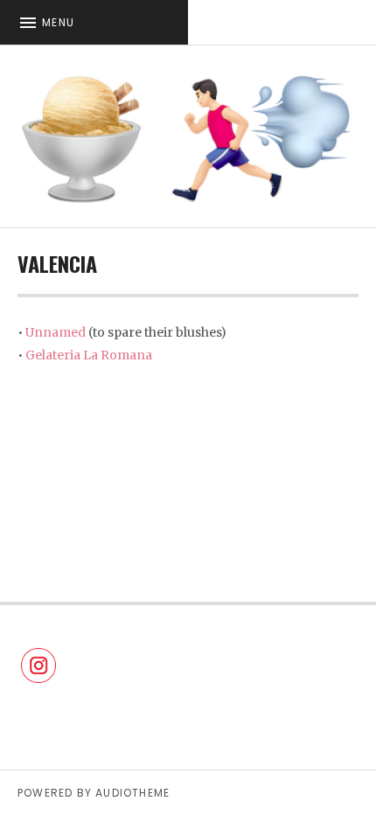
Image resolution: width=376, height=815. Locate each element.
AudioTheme (132, 792)
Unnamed (55, 332)
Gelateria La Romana (88, 355)
